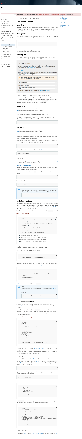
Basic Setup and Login (64, 23)
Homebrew (43, 149)
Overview (5, 43)
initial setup (22, 363)
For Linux (63, 22)
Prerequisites (62, 17)
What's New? (5, 19)
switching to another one (43, 265)
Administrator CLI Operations (6, 52)
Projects (61, 26)
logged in (25, 433)
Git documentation (50, 50)
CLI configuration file (52, 206)
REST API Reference (6, 66)
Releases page (55, 161)
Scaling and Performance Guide (7, 38)
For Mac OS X (63, 21)
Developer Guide (6, 56)
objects (34, 358)
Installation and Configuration (5, 28)
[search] (15, 14)
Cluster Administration (7, 35)
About (3, 17)
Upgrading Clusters (6, 31)
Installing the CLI (63, 18)
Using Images (5, 61)
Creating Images (5, 58)
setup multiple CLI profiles (39, 348)
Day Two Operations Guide (8, 33)
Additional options (21, 283)
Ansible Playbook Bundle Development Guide (7, 63)
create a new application (37, 433)
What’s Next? (62, 28)
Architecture (5, 23)
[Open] (2, 7)
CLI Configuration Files (64, 25)
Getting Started (5, 21)
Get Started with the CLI (8, 44)
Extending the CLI (7, 54)
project (19, 358)
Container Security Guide (7, 25)
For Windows (63, 19)
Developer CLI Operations (6, 49)
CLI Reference (23, 18)
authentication (20, 305)
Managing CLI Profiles (7, 46)
